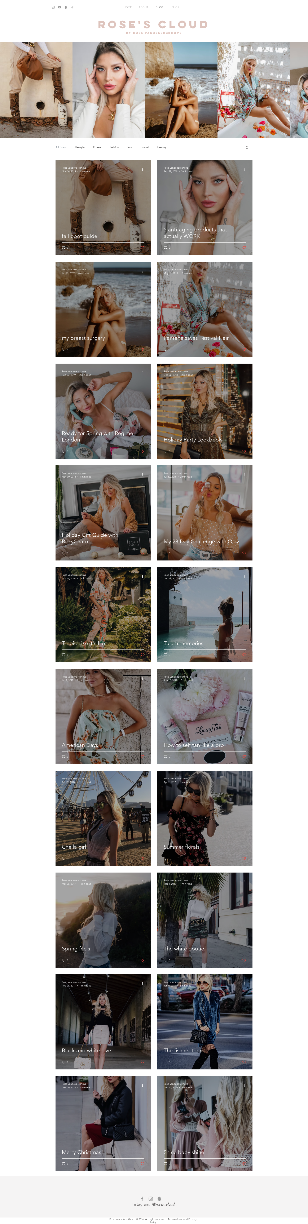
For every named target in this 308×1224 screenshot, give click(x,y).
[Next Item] (300, 90)
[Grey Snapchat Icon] (66, 7)
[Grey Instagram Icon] (53, 7)
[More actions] (143, 169)
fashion (114, 147)
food (130, 147)
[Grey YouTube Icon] (59, 7)
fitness (97, 147)
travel (145, 147)
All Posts (61, 147)
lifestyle (80, 147)
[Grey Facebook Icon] (72, 7)
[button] (247, 148)
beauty (161, 147)
